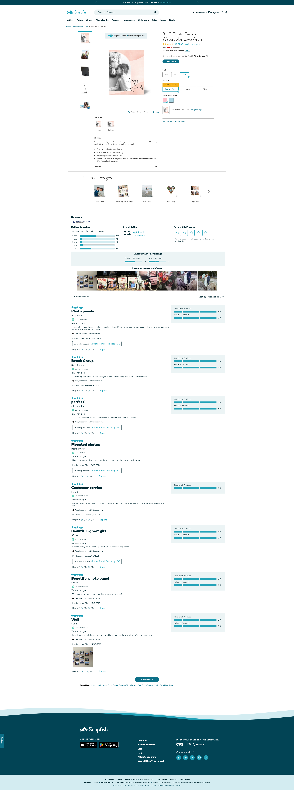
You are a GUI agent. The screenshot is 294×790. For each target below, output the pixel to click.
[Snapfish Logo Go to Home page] (77, 12)
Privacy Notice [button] (107, 782)
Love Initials (147, 201)
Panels (68, 26)
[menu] (155, 112)
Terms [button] (96, 782)
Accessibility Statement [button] (162, 782)
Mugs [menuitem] (163, 20)
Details (187, 50)
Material (167, 80)
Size (164, 70)
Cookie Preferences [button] (123, 782)
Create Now (171, 61)
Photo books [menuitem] (102, 20)
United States (161, 779)
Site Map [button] (87, 782)
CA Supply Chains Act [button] (141, 782)
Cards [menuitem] (89, 20)
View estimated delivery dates (174, 121)
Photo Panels (78, 26)
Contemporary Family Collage (123, 201)
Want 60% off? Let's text (151, 761)
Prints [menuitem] (80, 20)
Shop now (166, 2)
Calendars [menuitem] (143, 20)
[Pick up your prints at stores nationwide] (179, 744)
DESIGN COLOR (170, 95)
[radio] (165, 100)
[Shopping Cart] (225, 12)
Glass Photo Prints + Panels (147, 685)
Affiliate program (147, 756)
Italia (135, 779)
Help (140, 752)
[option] (85, 38)
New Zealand (185, 779)
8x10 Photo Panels (167, 685)
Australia (173, 779)
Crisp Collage (195, 201)
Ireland (128, 779)
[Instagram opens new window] (186, 756)
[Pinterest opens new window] (193, 756)
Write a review (193, 44)
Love (87, 26)
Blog (140, 748)
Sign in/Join (201, 12)
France (119, 779)
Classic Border (99, 201)
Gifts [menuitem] (154, 20)
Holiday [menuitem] (70, 20)
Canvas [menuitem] (115, 20)
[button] (129, 112)
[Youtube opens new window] (200, 756)
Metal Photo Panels (110, 685)
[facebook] (179, 756)
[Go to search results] (155, 12)
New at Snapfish (146, 744)
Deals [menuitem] (172, 20)
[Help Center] (222, 12)
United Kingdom (146, 779)
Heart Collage (171, 201)
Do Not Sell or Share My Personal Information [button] (192, 782)
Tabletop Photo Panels (127, 685)
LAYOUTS (98, 117)
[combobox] (126, 12)
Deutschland (109, 779)
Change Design (196, 109)
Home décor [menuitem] (129, 20)
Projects (215, 12)
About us (142, 740)
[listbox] (188, 88)
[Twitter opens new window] (207, 756)
